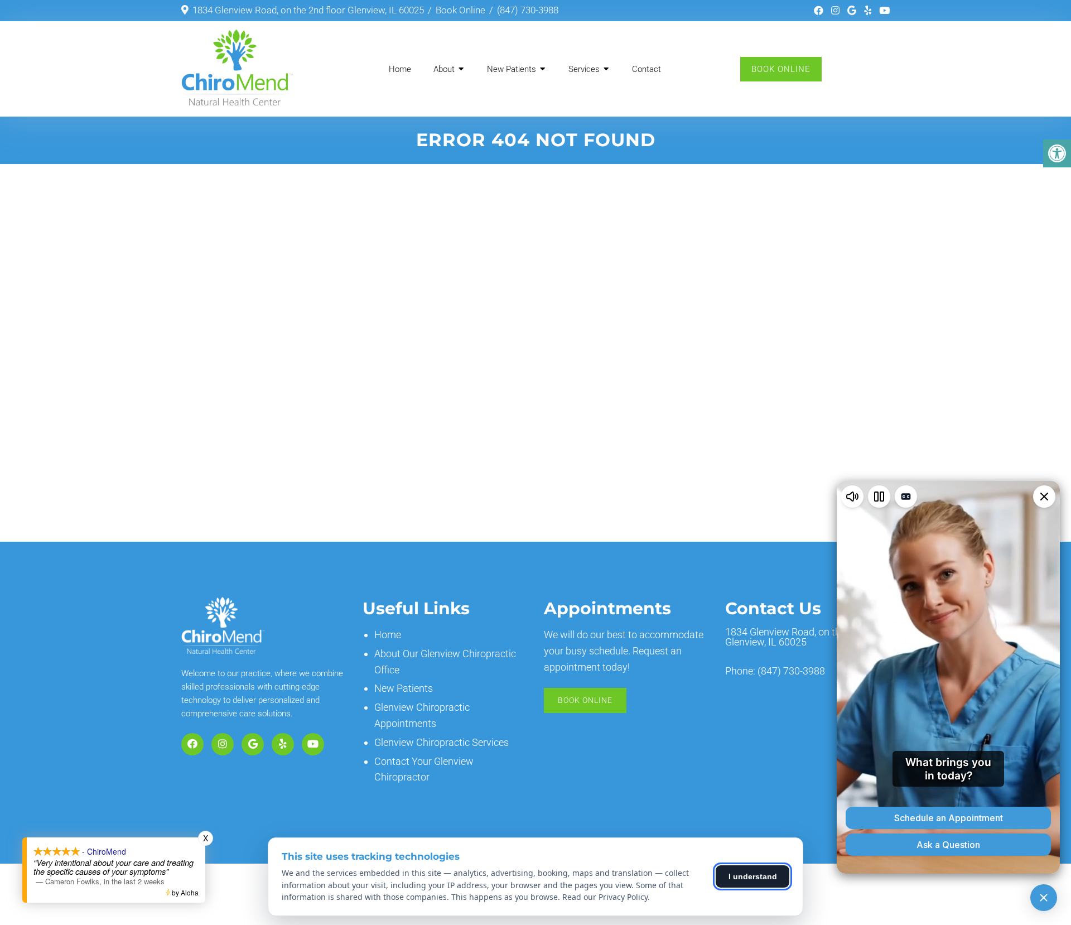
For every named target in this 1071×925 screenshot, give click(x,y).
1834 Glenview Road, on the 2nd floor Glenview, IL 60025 (308, 10)
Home (400, 69)
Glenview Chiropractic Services (441, 742)
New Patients (511, 69)
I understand (753, 876)
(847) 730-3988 (527, 10)
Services (584, 69)
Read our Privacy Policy (605, 897)
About (444, 69)
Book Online (460, 10)
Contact (646, 69)
